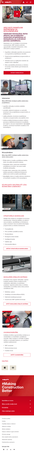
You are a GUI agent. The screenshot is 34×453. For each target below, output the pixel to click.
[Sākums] (8, 2)
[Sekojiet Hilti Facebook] (3, 449)
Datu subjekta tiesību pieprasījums (10, 436)
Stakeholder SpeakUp (7, 439)
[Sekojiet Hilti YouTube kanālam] (14, 449)
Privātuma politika (6, 418)
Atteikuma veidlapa (6, 426)
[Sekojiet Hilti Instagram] (7, 449)
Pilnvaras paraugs (6, 434)
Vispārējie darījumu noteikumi (8, 423)
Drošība (4, 421)
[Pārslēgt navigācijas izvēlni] (2, 2)
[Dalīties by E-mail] (13, 367)
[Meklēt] (30, 2)
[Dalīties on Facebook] (5, 367)
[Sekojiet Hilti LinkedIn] (10, 449)
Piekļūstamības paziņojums (8, 442)
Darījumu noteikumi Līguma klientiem (10, 431)
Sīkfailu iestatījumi (6, 429)
